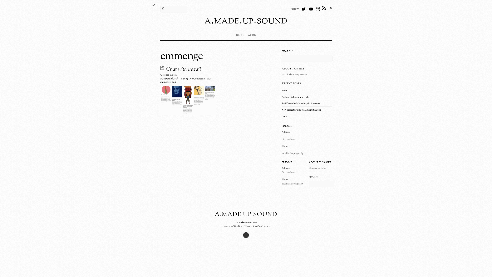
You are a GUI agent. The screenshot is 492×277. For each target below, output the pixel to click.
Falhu (284, 90)
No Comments (197, 79)
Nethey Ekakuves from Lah (295, 97)
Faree (284, 116)
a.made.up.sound (245, 222)
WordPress (237, 226)
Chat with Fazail (183, 69)
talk (174, 82)
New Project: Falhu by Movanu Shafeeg (301, 109)
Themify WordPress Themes (256, 226)
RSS (329, 8)
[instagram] (318, 8)
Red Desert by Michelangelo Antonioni (301, 103)
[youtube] (310, 8)
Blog (240, 35)
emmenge (165, 82)
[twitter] (303, 8)
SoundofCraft (170, 79)
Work (252, 35)
